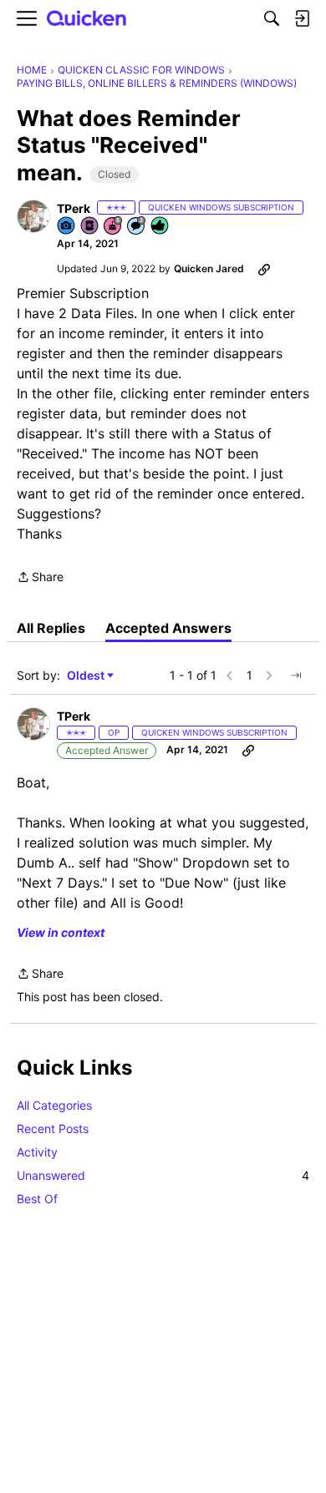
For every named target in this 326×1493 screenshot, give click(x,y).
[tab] (51, 628)
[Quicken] (87, 19)
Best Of (37, 1199)
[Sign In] (302, 18)
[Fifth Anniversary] (114, 227)
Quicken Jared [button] (209, 268)
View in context (60, 932)
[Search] (272, 18)
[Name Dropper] (90, 227)
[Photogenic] (67, 227)
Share (40, 578)
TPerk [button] (73, 208)
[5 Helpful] (160, 227)
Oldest (87, 676)
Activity (37, 1152)
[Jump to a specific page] (296, 675)
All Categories (54, 1105)
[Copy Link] (264, 268)
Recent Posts (53, 1128)
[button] (33, 216)
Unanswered (163, 1175)
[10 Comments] (137, 227)
